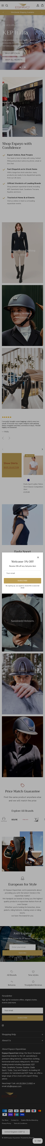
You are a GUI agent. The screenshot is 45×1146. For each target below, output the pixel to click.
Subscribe (22, 581)
